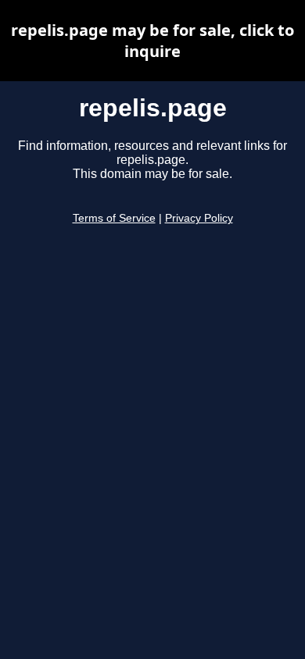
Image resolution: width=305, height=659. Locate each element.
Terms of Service (114, 218)
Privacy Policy (199, 218)
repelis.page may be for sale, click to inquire (152, 41)
